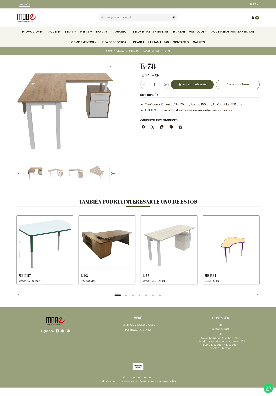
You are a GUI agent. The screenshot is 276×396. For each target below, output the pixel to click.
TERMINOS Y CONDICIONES (138, 325)
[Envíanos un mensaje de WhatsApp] (268, 388)
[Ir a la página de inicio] (26, 17)
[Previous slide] (19, 174)
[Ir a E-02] (107, 244)
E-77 (146, 275)
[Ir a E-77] (169, 244)
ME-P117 (25, 275)
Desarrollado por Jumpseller (158, 381)
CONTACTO (181, 42)
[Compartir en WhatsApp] (162, 127)
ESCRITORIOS (151, 51)
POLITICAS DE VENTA (138, 330)
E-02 (84, 275)
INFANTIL (138, 42)
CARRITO (199, 42)
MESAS (84, 31)
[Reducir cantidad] (143, 84)
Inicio (109, 51)
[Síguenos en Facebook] (63, 331)
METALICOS (196, 31)
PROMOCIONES (32, 31)
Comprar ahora (238, 84)
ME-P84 (210, 275)
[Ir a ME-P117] (45, 244)
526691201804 (221, 329)
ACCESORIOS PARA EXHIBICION (232, 31)
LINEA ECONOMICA (113, 42)
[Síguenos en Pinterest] (68, 331)
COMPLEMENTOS (82, 42)
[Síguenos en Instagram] (57, 331)
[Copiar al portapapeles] (180, 127)
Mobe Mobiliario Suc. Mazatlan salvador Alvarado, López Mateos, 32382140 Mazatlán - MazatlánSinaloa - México (220, 343)
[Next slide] (112, 174)
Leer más (190, 4)
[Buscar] (174, 17)
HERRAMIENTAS (158, 42)
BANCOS (102, 31)
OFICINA (120, 31)
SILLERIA (134, 51)
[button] (117, 295)
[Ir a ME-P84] (231, 244)
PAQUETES (54, 31)
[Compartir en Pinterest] (171, 127)
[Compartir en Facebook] (143, 127)
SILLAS (69, 31)
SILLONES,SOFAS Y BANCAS (151, 31)
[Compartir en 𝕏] (152, 127)
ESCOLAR (179, 31)
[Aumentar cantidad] (165, 84)
